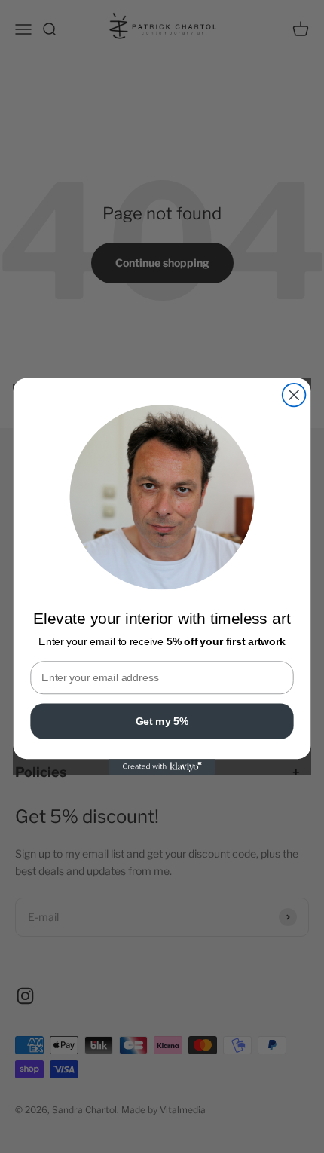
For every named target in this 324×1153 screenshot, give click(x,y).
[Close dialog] (294, 395)
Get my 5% (162, 720)
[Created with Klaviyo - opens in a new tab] (162, 767)
